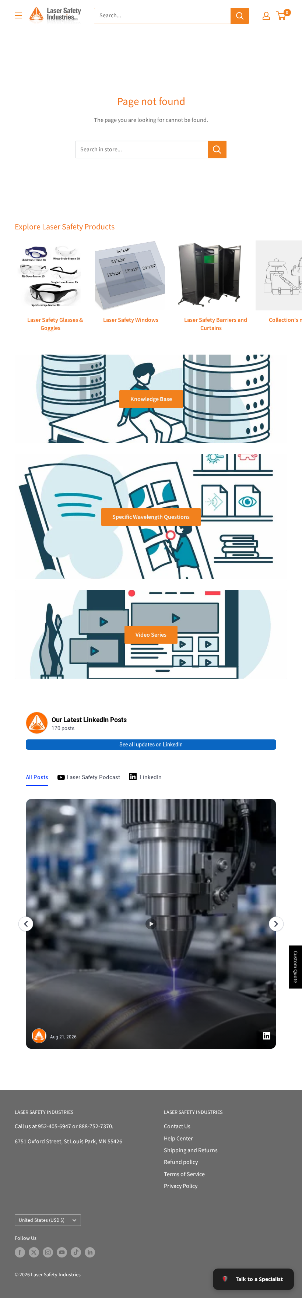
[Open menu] (18, 15)
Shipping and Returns (191, 1150)
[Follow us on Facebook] (20, 1252)
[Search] (240, 16)
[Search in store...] (217, 149)
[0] (281, 15)
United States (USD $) (41, 1220)
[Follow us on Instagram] (48, 1252)
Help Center (178, 1139)
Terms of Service (184, 1174)
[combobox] (162, 16)
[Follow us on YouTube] (62, 1252)
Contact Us (177, 1126)
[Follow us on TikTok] (76, 1252)
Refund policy (181, 1162)
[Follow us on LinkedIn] (90, 1252)
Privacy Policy (180, 1186)
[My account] (266, 16)
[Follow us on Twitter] (34, 1252)
